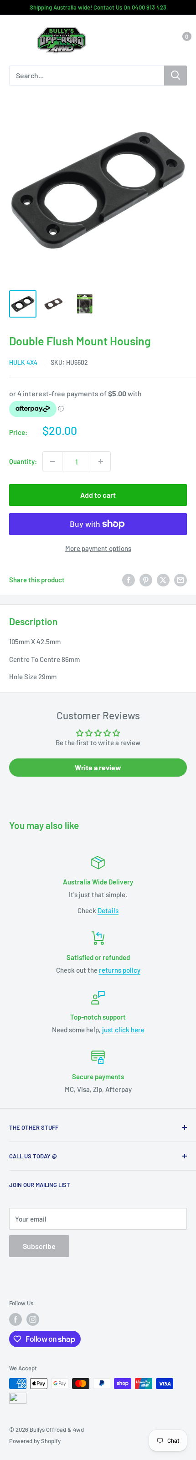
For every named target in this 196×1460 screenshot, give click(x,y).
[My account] (160, 40)
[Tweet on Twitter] (163, 579)
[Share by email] (180, 579)
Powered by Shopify (35, 1441)
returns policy (119, 970)
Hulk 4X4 (23, 362)
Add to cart (98, 494)
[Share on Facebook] (128, 579)
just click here (123, 1030)
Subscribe (39, 1246)
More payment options (98, 548)
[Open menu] (13, 41)
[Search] (175, 76)
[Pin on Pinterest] (145, 579)
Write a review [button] (98, 767)
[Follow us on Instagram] (32, 1319)
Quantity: (23, 461)
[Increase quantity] (100, 461)
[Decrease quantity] (52, 461)
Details (108, 910)
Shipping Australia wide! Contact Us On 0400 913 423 (98, 7)
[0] (179, 40)
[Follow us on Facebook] (15, 1319)
